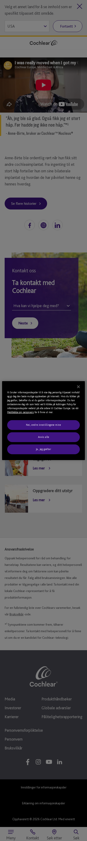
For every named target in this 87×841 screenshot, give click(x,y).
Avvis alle (43, 437)
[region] (43, 420)
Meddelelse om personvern (20, 412)
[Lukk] (78, 386)
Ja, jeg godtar (43, 449)
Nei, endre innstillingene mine (43, 424)
